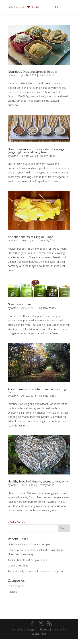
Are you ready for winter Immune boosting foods (37, 390)
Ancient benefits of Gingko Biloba (30, 237)
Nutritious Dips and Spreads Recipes (33, 72)
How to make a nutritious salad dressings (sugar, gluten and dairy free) (36, 150)
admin (15, 75)
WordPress (39, 634)
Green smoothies (19, 304)
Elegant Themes (38, 629)
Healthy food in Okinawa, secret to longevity (38, 481)
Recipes (12, 591)
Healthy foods (47, 75)
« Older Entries (16, 522)
